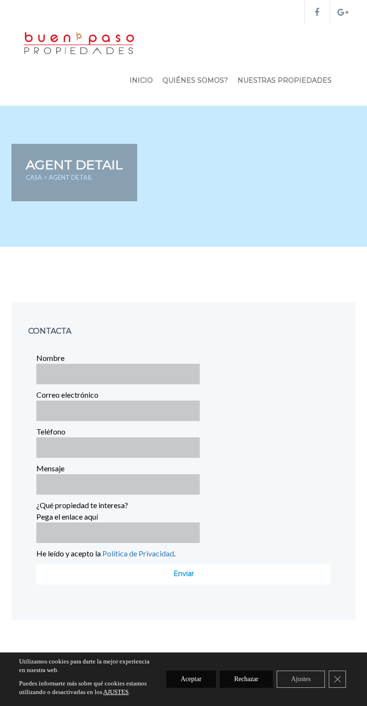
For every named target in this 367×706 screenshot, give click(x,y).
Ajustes (301, 679)
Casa (34, 177)
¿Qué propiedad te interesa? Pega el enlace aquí (82, 510)
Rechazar (246, 679)
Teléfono (50, 431)
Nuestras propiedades (284, 80)
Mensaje (50, 468)
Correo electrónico (67, 394)
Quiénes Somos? (195, 80)
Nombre (50, 357)
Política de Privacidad (138, 553)
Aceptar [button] (191, 679)
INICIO (141, 80)
